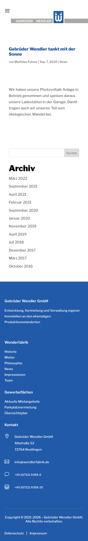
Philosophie (13, 363)
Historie (10, 352)
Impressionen (14, 375)
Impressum (38, 533)
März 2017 (18, 258)
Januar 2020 (19, 218)
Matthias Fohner (26, 62)
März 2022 (18, 178)
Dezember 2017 (22, 250)
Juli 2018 (16, 242)
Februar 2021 (20, 202)
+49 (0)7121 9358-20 (29, 487)
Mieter (9, 357)
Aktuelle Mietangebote (22, 402)
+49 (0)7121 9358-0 (28, 474)
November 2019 (22, 226)
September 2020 (23, 210)
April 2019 (17, 234)
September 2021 (23, 186)
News (63, 62)
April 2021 (17, 194)
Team (8, 380)
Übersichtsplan (16, 413)
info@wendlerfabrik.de (32, 462)
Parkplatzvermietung (20, 407)
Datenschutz (14, 533)
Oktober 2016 (21, 266)
